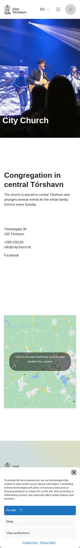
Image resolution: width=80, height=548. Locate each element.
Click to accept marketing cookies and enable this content (40, 359)
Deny (10, 521)
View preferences (18, 533)
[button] (74, 472)
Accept (11, 510)
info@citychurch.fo (17, 247)
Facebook (11, 255)
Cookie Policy (30, 542)
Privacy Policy (48, 542)
